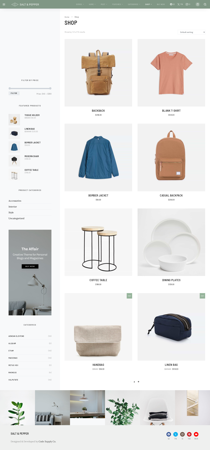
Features (116, 4)
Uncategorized (16, 218)
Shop (147, 4)
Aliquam (12, 343)
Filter (14, 93)
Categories (133, 4)
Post (103, 4)
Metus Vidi (13, 365)
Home (91, 4)
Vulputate (13, 380)
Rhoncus (13, 372)
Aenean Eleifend (16, 336)
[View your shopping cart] (197, 4)
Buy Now (161, 4)
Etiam (11, 351)
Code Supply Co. (47, 441)
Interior (13, 206)
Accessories (15, 200)
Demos (79, 4)
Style (11, 212)
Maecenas (13, 358)
